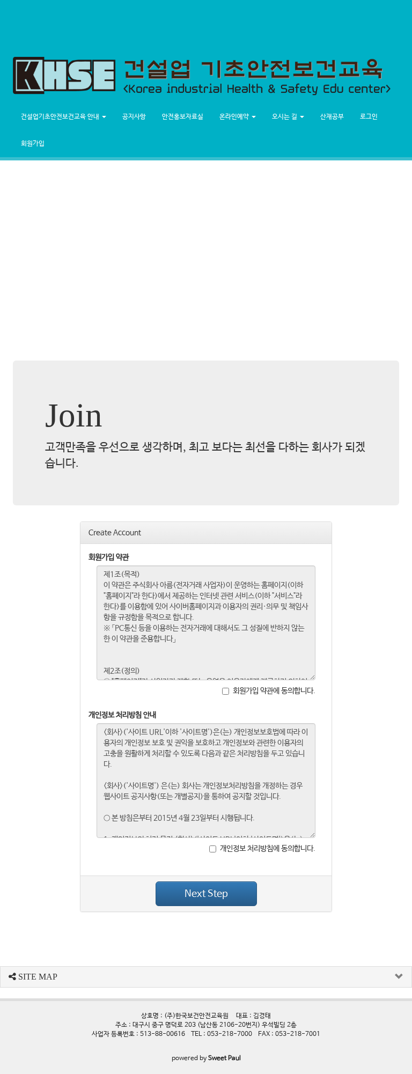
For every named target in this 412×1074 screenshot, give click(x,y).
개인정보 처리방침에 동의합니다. (267, 848)
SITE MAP (36, 976)
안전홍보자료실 (182, 117)
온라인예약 (235, 117)
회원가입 (33, 144)
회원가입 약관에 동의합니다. (274, 691)
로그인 (369, 117)
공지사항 (134, 117)
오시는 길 (285, 117)
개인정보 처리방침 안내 (122, 715)
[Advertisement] (195, 24)
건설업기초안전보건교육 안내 (61, 117)
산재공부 (332, 117)
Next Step (206, 893)
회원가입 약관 (109, 557)
